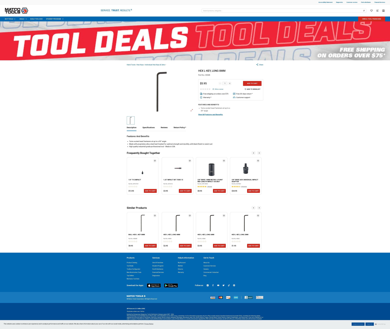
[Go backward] (253, 153)
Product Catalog (132, 262)
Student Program (158, 266)
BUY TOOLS (9, 19)
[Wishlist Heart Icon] (155, 161)
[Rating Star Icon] (129, 186)
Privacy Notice (148, 324)
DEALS (22, 19)
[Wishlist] (371, 10)
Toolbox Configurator (133, 269)
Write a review (219, 89)
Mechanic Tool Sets (133, 279)
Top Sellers (130, 275)
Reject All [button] (369, 324)
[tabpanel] (195, 141)
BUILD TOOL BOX (36, 19)
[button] (380, 324)
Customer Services (210, 266)
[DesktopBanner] (195, 40)
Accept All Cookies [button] (358, 324)
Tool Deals (130, 266)
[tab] (131, 127)
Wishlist (180, 266)
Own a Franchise (157, 262)
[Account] (383, 10)
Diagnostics (156, 275)
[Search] (364, 10)
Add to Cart (252, 83)
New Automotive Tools (134, 272)
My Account (182, 262)
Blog (205, 275)
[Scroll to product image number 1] (131, 120)
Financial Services (158, 272)
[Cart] (377, 10)
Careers (206, 269)
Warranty (181, 272)
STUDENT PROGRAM (53, 19)
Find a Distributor (157, 269)
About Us (206, 262)
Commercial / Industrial (211, 272)
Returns (180, 269)
